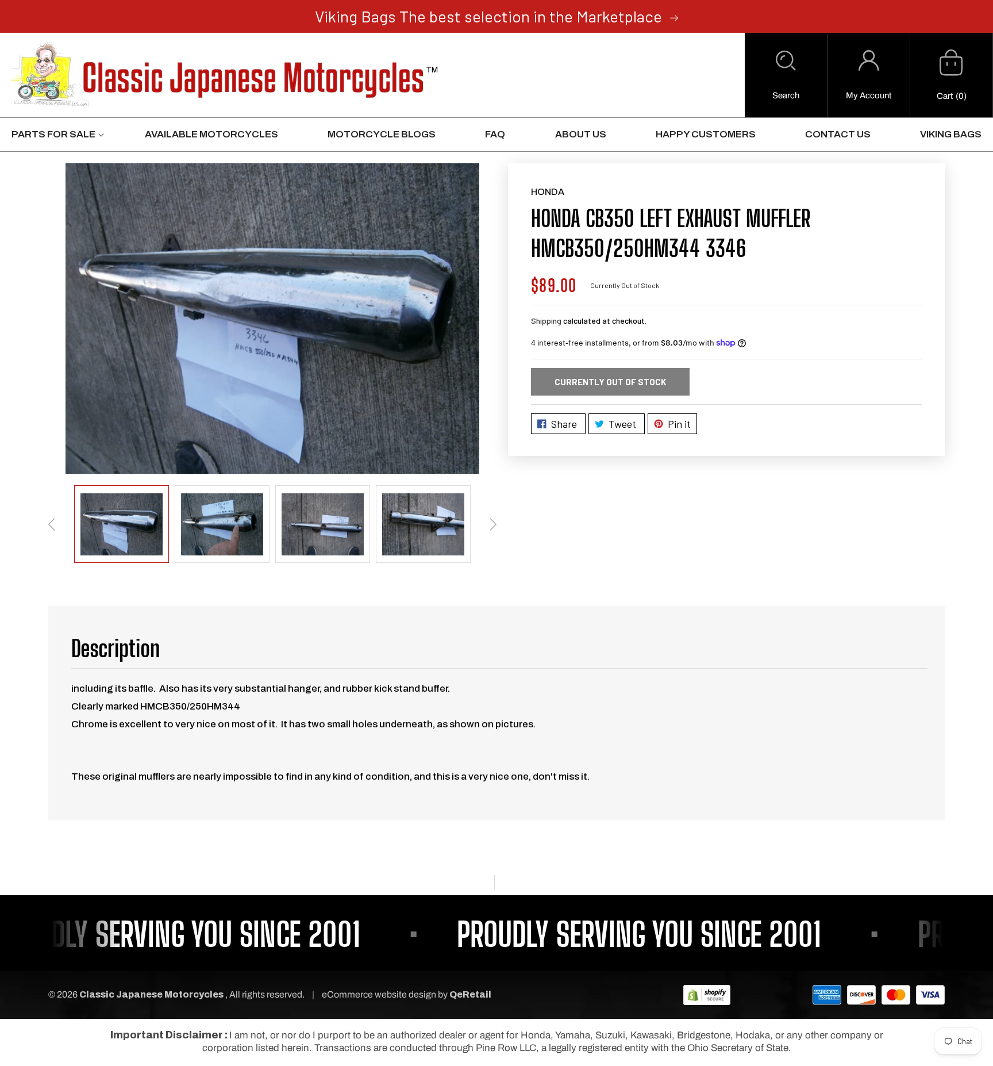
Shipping (546, 320)
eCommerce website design (380, 994)
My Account (868, 95)
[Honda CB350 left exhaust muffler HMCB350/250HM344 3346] (272, 318)
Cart (945, 96)
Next (493, 524)
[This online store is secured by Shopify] (706, 994)
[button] (786, 75)
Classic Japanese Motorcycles (151, 994)
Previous (51, 524)
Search (785, 95)
